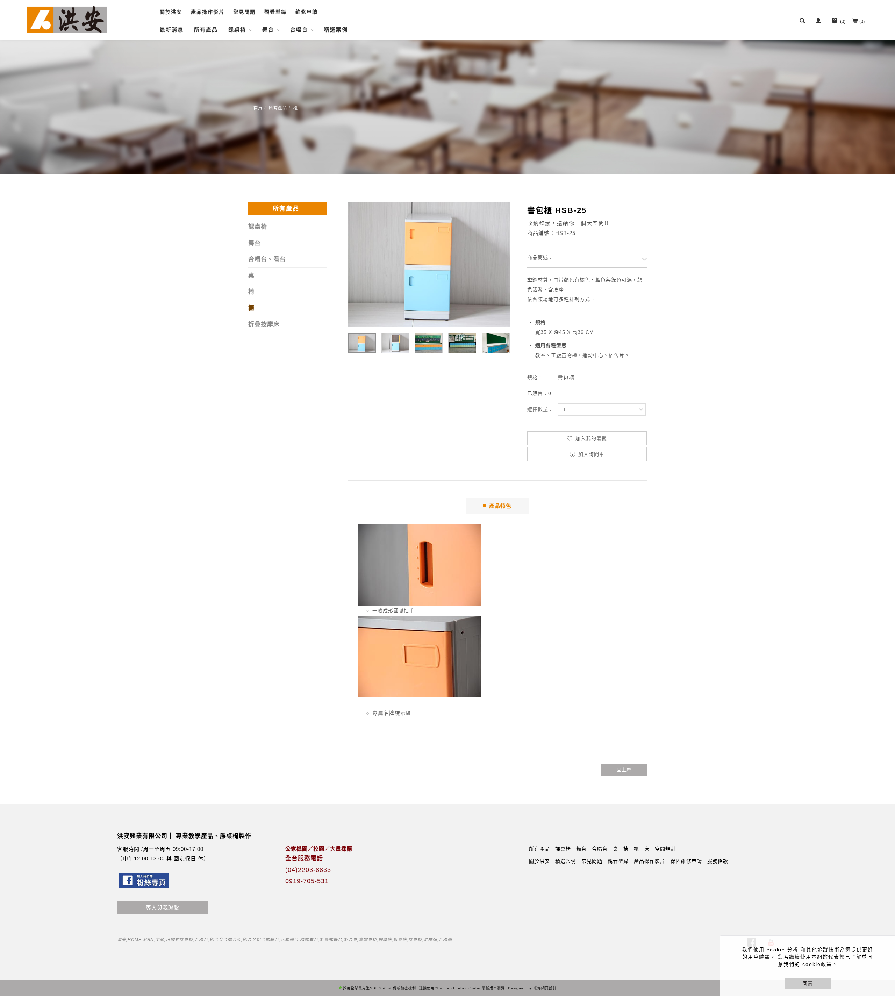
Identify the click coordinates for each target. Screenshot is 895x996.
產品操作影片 (207, 12)
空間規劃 (665, 849)
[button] (802, 21)
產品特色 (500, 506)
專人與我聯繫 (162, 908)
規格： (535, 377)
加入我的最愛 (590, 438)
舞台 (268, 30)
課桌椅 (237, 30)
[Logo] (67, 19)
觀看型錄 (275, 12)
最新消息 (172, 30)
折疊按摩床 (264, 324)
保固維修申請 (686, 861)
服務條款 (717, 861)
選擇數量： (540, 409)
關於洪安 (171, 12)
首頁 (258, 108)
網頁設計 (549, 988)
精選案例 (336, 30)
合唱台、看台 (267, 259)
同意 (807, 983)
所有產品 (206, 30)
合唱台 (299, 30)
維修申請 (306, 12)
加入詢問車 (590, 454)
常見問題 (244, 12)
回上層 (624, 769)
